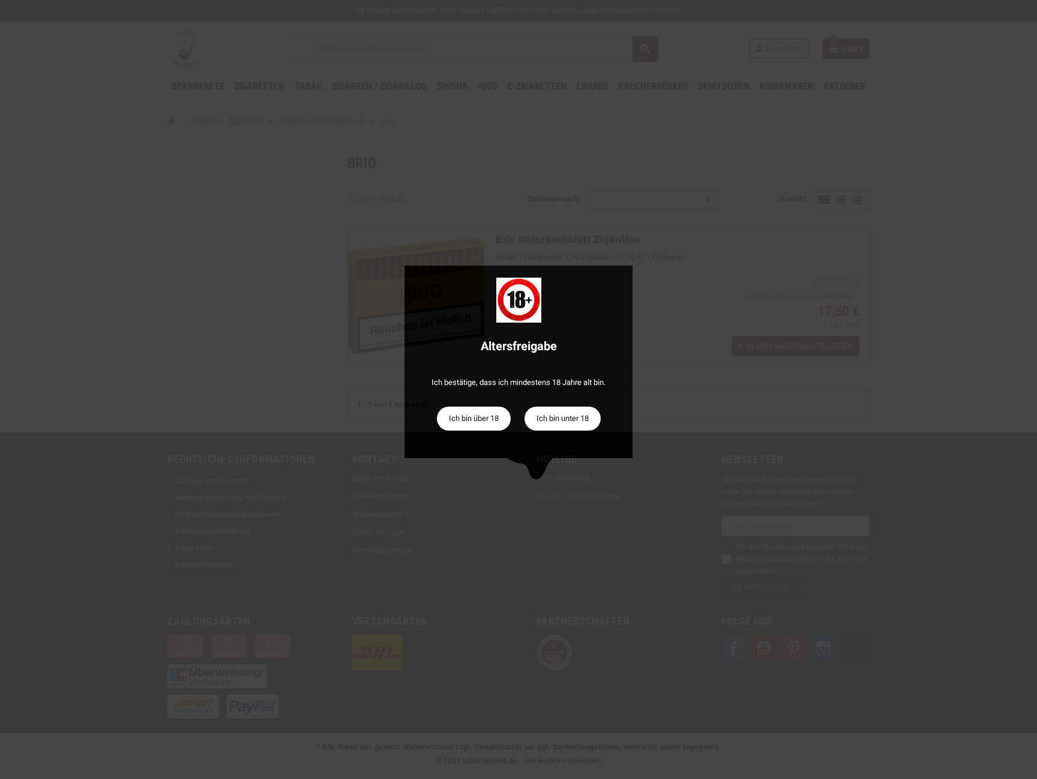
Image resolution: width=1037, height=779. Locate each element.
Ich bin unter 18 (563, 418)
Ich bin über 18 (474, 418)
